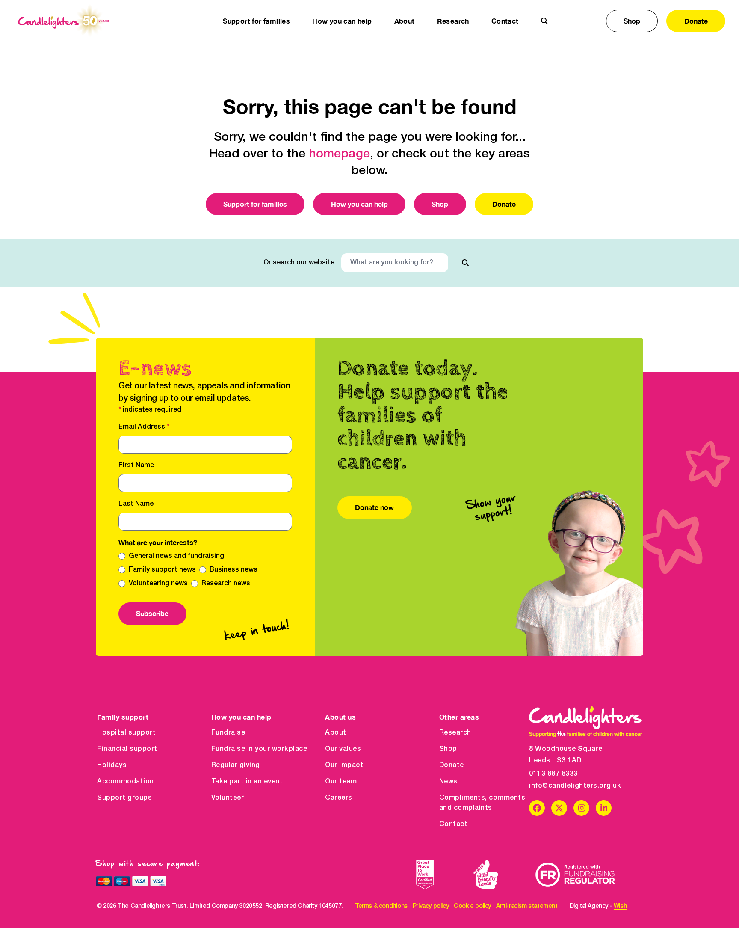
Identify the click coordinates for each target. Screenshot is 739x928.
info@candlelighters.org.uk (575, 786)
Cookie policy (472, 906)
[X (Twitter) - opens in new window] (559, 808)
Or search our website (298, 263)
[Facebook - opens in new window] (537, 808)
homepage (339, 154)
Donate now (374, 507)
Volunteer (227, 798)
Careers (338, 798)
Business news (233, 570)
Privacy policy (431, 906)
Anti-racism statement (527, 906)
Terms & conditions (381, 906)
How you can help (359, 204)
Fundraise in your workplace (259, 749)
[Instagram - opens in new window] (581, 808)
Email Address (143, 427)
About (335, 733)
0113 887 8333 (553, 774)
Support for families (255, 204)
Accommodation (125, 782)
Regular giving (235, 765)
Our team (341, 782)
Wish (620, 906)
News (448, 782)
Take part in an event (247, 782)
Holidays (112, 765)
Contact (505, 21)
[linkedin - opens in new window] (604, 808)
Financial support (127, 749)
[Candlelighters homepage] (63, 21)
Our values (343, 749)
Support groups (124, 798)
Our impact (344, 765)
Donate (696, 21)
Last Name (136, 504)
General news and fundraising (176, 556)
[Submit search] (465, 262)
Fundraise (228, 733)
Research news (225, 584)
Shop (632, 21)
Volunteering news (158, 584)
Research (455, 733)
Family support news (162, 570)
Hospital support (126, 733)
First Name (136, 465)
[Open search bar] (544, 21)
